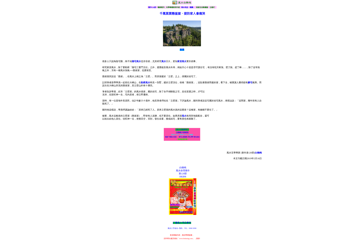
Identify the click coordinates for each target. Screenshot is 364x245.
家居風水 (181, 61)
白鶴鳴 (258, 152)
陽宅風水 (136, 61)
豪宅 (250, 82)
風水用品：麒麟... (188, 7)
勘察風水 (145, 82)
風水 (184, 116)
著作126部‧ (153, 7)
